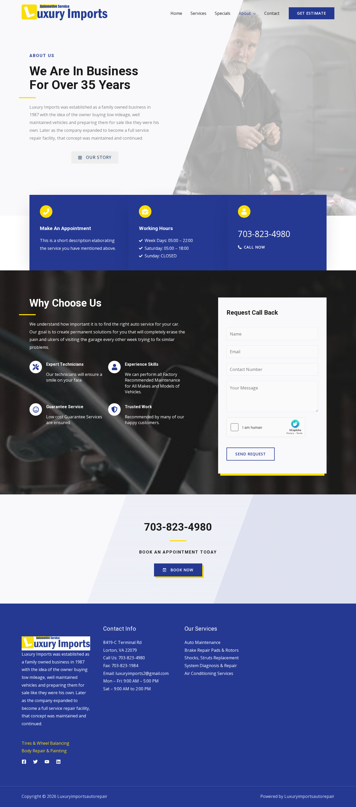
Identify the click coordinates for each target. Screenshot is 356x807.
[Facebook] (24, 761)
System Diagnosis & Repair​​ (211, 665)
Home (176, 13)
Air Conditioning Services (209, 673)
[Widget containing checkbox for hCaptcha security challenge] (265, 427)
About (245, 13)
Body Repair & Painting (44, 751)
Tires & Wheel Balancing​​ (45, 743)
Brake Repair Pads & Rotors (212, 650)
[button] (251, 247)
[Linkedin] (58, 761)
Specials (222, 13)
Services (198, 13)
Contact (271, 13)
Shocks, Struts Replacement (212, 658)
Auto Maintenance (202, 642)
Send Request (250, 453)
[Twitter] (35, 761)
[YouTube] (47, 761)
